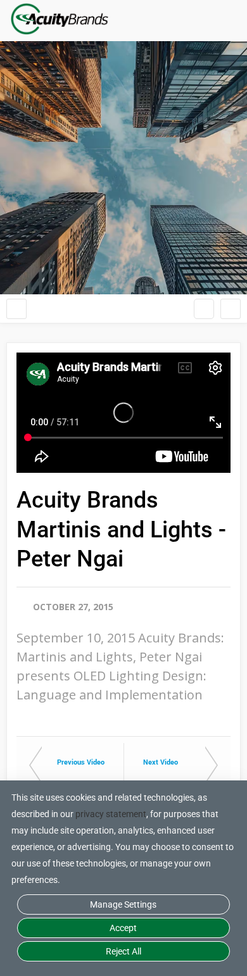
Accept (123, 928)
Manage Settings (123, 904)
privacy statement (110, 814)
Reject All (123, 951)
